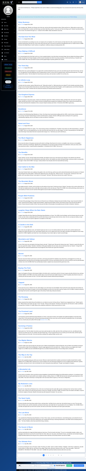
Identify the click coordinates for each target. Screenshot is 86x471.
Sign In (69, 465)
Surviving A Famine (25, 326)
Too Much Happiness (25, 138)
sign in (52, 462)
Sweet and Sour (24, 123)
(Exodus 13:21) (44, 319)
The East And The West (26, 37)
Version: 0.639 (31, 470)
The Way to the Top (25, 355)
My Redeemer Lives (25, 384)
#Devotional (8, 68)
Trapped (21, 282)
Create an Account (79, 465)
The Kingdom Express (26, 94)
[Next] (61, 455)
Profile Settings (73, 16)
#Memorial (8, 71)
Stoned (20, 253)
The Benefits (22, 152)
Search (39, 2)
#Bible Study (8, 64)
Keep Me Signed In (60, 465)
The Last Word (23, 412)
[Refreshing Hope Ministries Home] (8, 2)
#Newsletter (8, 78)
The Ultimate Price (24, 441)
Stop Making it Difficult (26, 51)
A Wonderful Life (24, 369)
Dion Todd (22, 24)
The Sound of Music (25, 427)
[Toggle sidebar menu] (19, 2)
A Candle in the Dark (25, 224)
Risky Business (23, 22)
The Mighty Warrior (25, 340)
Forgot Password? (51, 468)
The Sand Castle (24, 398)
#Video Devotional (8, 86)
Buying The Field (24, 268)
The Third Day (23, 65)
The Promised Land (25, 311)
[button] (67, 2)
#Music (8, 75)
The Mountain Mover (25, 181)
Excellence (22, 109)
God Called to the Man (26, 167)
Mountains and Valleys (26, 239)
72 (58, 455)
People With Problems (26, 196)
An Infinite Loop (24, 80)
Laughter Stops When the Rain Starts (31, 210)
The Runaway (23, 297)
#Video (8, 82)
